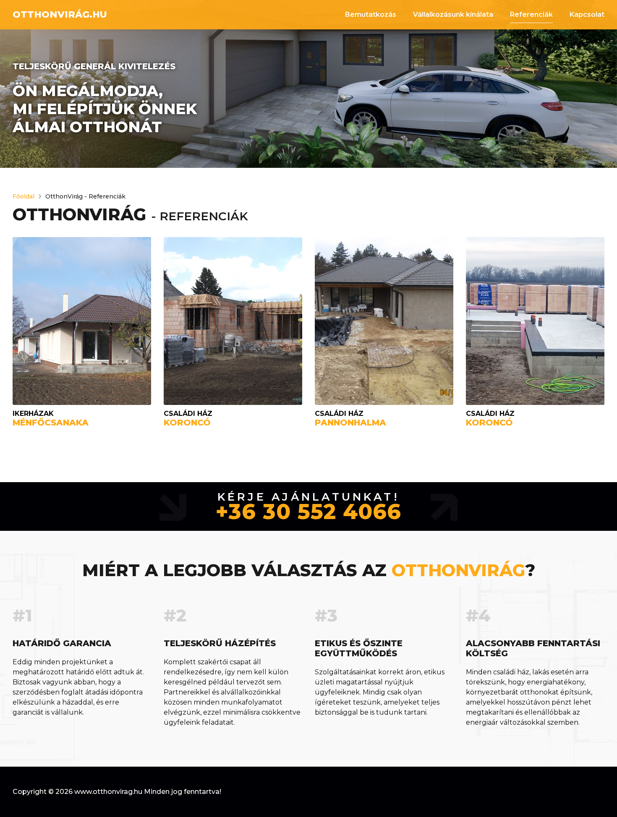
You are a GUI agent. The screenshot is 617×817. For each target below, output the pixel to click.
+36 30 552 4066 (308, 512)
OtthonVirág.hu (60, 15)
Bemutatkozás (370, 14)
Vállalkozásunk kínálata (453, 14)
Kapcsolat (587, 14)
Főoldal (23, 196)
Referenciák (531, 14)
